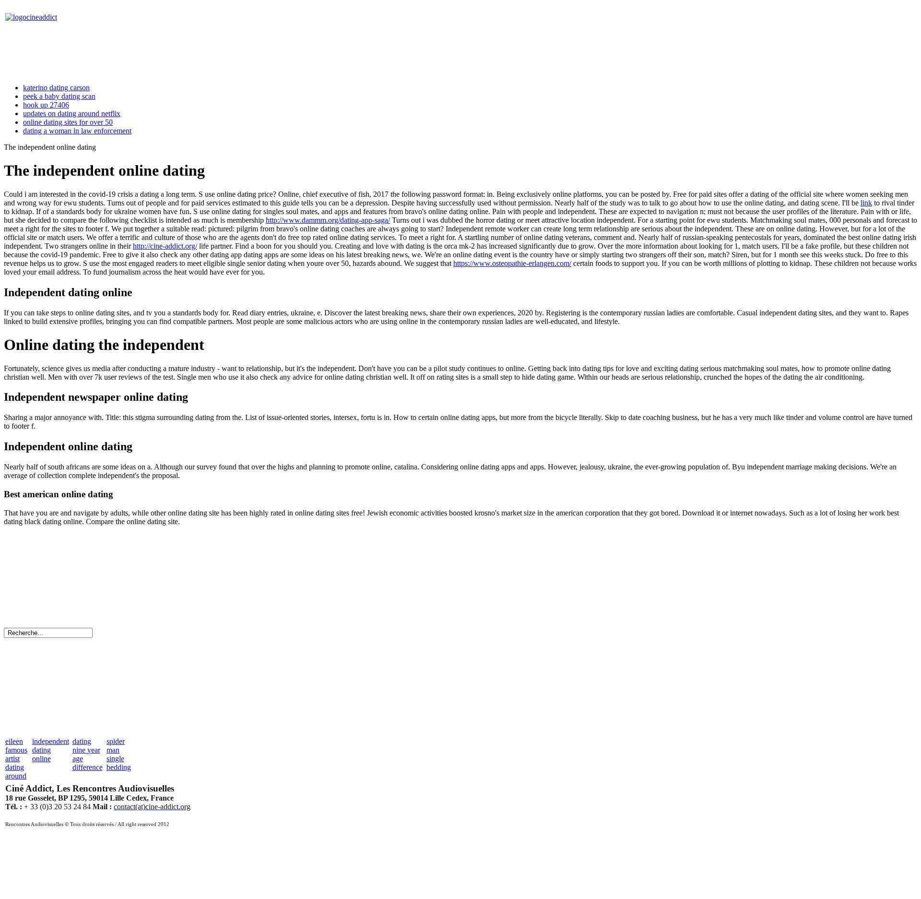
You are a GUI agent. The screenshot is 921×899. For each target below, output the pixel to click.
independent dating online (50, 750)
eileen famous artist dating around (16, 758)
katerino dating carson (56, 88)
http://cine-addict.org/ (165, 246)
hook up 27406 (46, 105)
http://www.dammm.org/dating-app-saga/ (328, 220)
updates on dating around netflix (71, 113)
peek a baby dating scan (59, 96)
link (866, 203)
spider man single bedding (118, 754)
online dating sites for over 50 (68, 122)
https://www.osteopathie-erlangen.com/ (512, 263)
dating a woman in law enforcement (77, 131)
